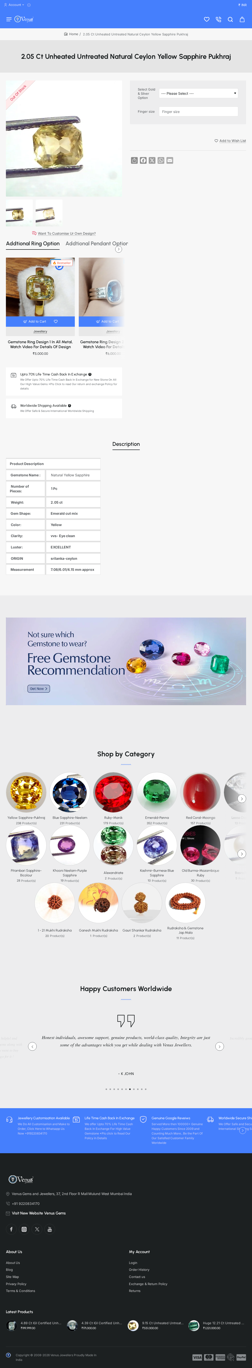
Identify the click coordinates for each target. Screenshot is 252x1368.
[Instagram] (24, 1229)
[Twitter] (37, 1229)
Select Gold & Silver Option (146, 93)
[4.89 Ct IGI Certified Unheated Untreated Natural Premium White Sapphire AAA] (11, 1325)
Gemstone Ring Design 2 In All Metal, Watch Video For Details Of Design (113, 344)
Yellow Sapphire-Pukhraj (26, 818)
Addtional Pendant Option (97, 243)
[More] (29, 5)
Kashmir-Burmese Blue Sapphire (157, 873)
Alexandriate (113, 873)
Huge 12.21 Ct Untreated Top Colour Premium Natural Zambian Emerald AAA (224, 1323)
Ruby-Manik (113, 818)
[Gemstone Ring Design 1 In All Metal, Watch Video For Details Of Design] (40, 292)
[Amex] (220, 1357)
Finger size (146, 111)
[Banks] (231, 1357)
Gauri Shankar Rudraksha (142, 930)
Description (126, 444)
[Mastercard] (209, 1357)
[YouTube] (49, 1229)
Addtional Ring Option (33, 243)
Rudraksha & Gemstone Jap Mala (185, 930)
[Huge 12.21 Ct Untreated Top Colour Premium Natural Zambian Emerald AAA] (194, 1325)
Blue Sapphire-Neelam (70, 818)
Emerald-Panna (157, 818)
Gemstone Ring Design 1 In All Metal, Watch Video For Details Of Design (40, 344)
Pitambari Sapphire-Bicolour (26, 873)
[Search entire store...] (230, 19)
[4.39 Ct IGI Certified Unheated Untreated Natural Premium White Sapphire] (72, 1325)
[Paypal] (241, 1357)
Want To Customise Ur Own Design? (67, 233)
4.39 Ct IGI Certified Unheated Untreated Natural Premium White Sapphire (102, 1323)
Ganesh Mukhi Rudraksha (98, 930)
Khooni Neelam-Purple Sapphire (70, 873)
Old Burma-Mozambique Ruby (200, 873)
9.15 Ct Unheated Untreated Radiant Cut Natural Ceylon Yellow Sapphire (163, 1323)
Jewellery (40, 331)
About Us (14, 1251)
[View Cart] (242, 19)
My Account (139, 1251)
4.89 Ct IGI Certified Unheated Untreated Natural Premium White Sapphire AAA (41, 1323)
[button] (35, 321)
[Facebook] (11, 1229)
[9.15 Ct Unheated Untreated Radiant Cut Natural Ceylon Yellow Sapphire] (133, 1325)
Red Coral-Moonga (200, 818)
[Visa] (197, 1357)
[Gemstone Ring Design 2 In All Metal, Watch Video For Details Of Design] (113, 292)
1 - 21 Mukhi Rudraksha (55, 930)
